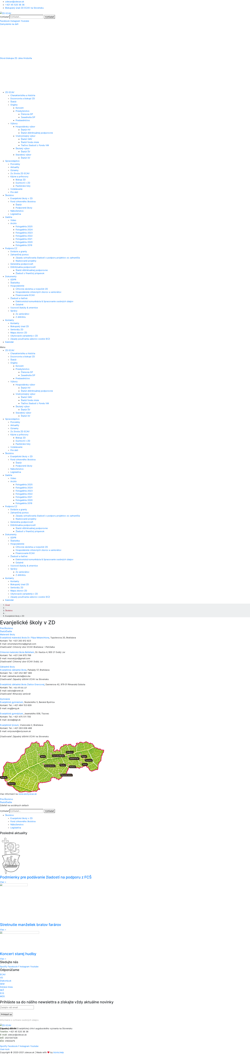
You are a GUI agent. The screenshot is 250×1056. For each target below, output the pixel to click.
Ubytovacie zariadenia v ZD (24, 335)
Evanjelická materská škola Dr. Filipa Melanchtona (24, 637)
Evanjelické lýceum (9, 725)
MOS (2, 996)
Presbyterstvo (22, 111)
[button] (125, 24)
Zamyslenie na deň (9, 24)
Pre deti (14, 192)
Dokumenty (11, 276)
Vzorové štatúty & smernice (24, 307)
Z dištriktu (21, 317)
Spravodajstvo (12, 161)
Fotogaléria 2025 (24, 226)
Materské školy (7, 634)
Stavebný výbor (23, 154)
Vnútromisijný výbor (25, 136)
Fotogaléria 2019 (24, 245)
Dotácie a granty (18, 251)
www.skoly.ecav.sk (27, 794)
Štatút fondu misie (30, 142)
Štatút (13, 101)
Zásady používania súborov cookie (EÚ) (30, 339)
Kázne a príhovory (19, 176)
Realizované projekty (26, 260)
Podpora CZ (11, 248)
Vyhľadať (4, 16)
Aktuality (14, 167)
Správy (13, 310)
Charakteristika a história (22, 95)
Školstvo (9, 195)
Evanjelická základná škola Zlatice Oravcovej (22, 684)
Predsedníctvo (23, 120)
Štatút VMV (26, 139)
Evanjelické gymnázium (11, 702)
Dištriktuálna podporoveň (23, 267)
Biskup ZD (21, 179)
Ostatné (19, 304)
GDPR (13, 279)
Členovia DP (27, 114)
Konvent (20, 108)
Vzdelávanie (16, 189)
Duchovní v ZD (23, 182)
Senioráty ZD (16, 329)
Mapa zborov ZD (18, 332)
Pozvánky (15, 164)
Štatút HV (25, 129)
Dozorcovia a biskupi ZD (22, 98)
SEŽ (2, 990)
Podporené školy (24, 207)
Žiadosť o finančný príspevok (30, 273)
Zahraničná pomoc (19, 254)
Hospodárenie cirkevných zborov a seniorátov (38, 292)
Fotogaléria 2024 (24, 229)
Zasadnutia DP (28, 117)
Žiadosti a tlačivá (18, 298)
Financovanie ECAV (25, 295)
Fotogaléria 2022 (24, 236)
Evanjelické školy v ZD (21, 198)
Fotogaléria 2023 (24, 232)
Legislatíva (15, 214)
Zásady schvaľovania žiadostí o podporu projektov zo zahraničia (48, 257)
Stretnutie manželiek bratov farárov (30, 924)
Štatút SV (25, 157)
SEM (2, 984)
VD (1, 977)
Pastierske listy (23, 186)
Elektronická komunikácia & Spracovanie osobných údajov (44, 301)
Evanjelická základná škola (13, 670)
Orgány (14, 104)
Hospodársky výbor (25, 126)
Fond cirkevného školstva (23, 201)
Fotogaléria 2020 (24, 242)
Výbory (14, 123)
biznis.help (58, 1052)
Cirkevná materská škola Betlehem (17, 652)
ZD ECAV (9, 92)
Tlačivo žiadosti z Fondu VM (35, 145)
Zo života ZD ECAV (20, 173)
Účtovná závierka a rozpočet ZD (32, 289)
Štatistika (15, 282)
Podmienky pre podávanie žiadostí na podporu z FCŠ (46, 877)
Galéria (8, 217)
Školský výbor (23, 148)
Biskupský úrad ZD (19, 326)
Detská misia (6, 987)
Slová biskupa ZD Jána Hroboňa (16, 58)
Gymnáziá (5, 699)
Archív (13, 223)
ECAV (3, 974)
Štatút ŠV (25, 151)
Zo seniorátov (22, 314)
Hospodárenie (17, 285)
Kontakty (9, 320)
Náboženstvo (17, 211)
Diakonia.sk (5, 980)
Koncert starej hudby (18, 954)
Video (13, 220)
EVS (2, 993)
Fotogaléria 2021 (24, 239)
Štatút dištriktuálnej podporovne (37, 132)
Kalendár (9, 342)
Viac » (3, 882)
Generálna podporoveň (21, 264)
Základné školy (7, 666)
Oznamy (14, 170)
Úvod (7, 605)
